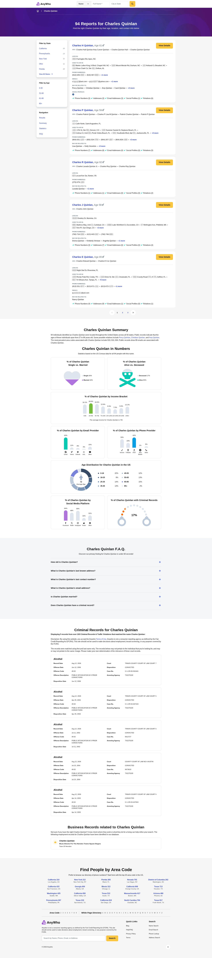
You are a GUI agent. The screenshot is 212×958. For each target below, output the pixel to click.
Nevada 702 (132, 880)
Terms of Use (101, 639)
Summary (43, 123)
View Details (164, 45)
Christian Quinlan (92, 88)
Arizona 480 (158, 893)
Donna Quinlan (78, 241)
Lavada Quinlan (78, 189)
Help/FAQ (129, 930)
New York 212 (80, 880)
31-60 (41, 93)
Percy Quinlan (77, 88)
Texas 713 (158, 886)
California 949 (132, 886)
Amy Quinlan (107, 88)
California (43, 48)
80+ (40, 103)
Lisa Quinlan (77, 146)
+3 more (133, 140)
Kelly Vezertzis (90, 146)
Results (42, 118)
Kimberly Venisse (93, 241)
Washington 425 (53, 893)
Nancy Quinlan (78, 299)
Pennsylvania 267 (53, 900)
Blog (127, 926)
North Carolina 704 (132, 900)
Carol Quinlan (120, 88)
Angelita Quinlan (109, 241)
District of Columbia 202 (158, 880)
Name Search (153, 926)
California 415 (53, 886)
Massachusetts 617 (132, 893)
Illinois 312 (106, 886)
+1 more (104, 75)
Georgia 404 (80, 886)
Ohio (41, 64)
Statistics (42, 128)
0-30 (41, 88)
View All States (44, 74)
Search (112, 938)
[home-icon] (37, 11)
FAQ (41, 134)
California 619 (106, 900)
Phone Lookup (154, 934)
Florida (42, 69)
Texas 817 (158, 900)
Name (81, 4)
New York (43, 59)
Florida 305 (106, 880)
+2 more (131, 88)
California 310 (53, 880)
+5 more (103, 280)
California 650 (80, 893)
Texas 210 (80, 900)
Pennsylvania (44, 53)
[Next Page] (133, 312)
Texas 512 (106, 893)
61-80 (41, 98)
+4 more (155, 133)
